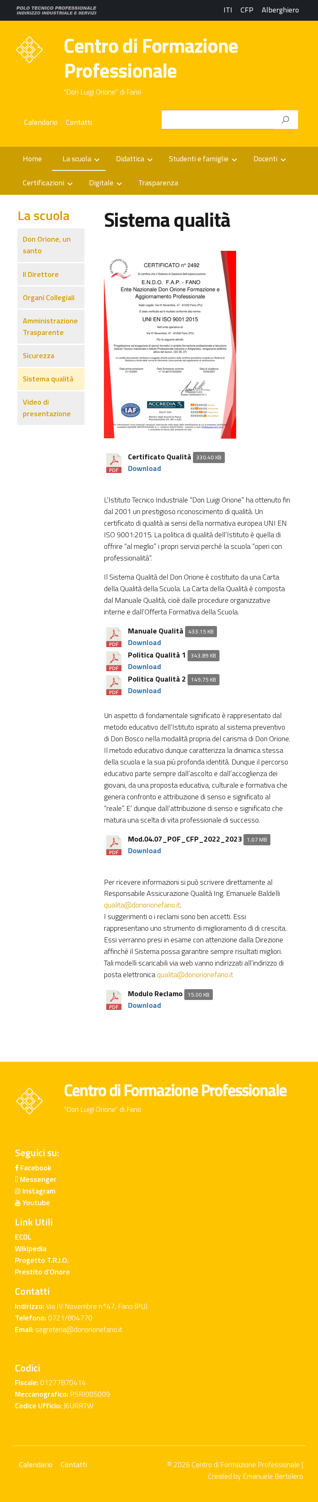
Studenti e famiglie (199, 158)
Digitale (101, 182)
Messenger (37, 1179)
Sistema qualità (48, 378)
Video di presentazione (47, 407)
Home (32, 158)
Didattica (130, 158)
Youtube (35, 1202)
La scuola (77, 158)
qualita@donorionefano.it (142, 904)
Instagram (38, 1190)
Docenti (265, 158)
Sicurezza (38, 355)
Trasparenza (158, 182)
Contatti (79, 122)
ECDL (23, 1236)
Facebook (35, 1167)
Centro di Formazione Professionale (151, 57)
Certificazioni (43, 182)
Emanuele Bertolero (273, 1476)
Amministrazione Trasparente (50, 326)
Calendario (41, 122)
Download (144, 468)
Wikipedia (30, 1248)
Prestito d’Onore (42, 1271)
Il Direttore (41, 274)
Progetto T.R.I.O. (42, 1260)
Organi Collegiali (49, 297)
